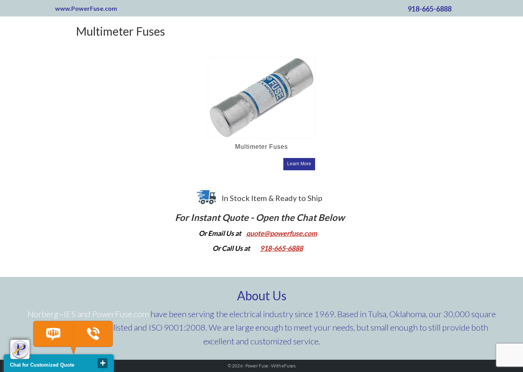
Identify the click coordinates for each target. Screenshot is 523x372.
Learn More (299, 163)
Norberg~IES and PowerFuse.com (88, 314)
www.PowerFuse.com (86, 8)
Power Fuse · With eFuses (270, 366)
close (103, 363)
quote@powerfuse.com (281, 233)
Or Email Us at (220, 233)
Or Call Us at (231, 248)
